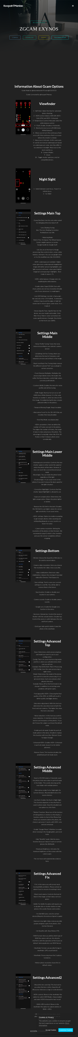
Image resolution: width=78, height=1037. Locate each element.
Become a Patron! (39, 22)
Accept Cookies (51, 1030)
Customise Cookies (65, 1030)
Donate (44, 37)
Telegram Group (60, 37)
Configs (15, 37)
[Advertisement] (39, 68)
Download (30, 37)
